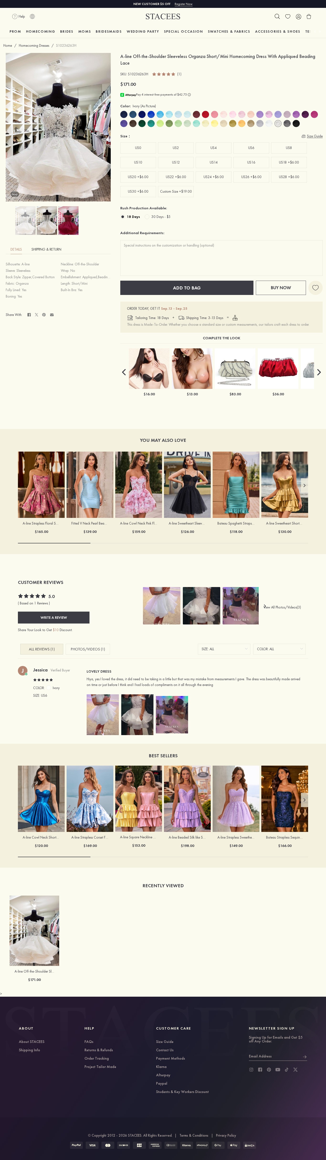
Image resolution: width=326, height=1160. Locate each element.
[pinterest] (269, 1069)
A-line (25, 264)
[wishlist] (288, 16)
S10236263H (66, 45)
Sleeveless (23, 270)
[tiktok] (286, 1069)
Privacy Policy (226, 1135)
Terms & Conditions (193, 1135)
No (72, 270)
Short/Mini (80, 283)
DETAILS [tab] (16, 249)
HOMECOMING (40, 31)
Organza (22, 283)
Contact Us (165, 1050)
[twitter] (295, 1069)
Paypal (161, 1084)
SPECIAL (183, 31)
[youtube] (277, 1069)
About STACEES (31, 1042)
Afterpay (163, 1075)
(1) (179, 74)
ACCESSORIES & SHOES (277, 31)
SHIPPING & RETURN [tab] (46, 249)
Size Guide (165, 1042)
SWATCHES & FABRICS (229, 31)
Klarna (161, 1067)
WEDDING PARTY (143, 31)
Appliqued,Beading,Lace (99, 277)
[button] (123, 372)
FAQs (88, 1042)
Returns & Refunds (98, 1050)
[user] (298, 16)
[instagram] (251, 1069)
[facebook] (260, 1069)
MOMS (84, 31)
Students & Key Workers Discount (182, 1092)
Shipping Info (29, 1050)
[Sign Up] (304, 1056)
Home (7, 45)
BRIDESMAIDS (109, 31)
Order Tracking (96, 1059)
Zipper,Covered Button (38, 277)
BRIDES (67, 31)
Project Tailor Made (100, 1067)
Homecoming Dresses (34, 45)
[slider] (164, 74)
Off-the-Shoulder (87, 264)
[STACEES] (163, 17)
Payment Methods (170, 1059)
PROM (15, 31)
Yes (24, 290)
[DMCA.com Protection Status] (250, 1145)
